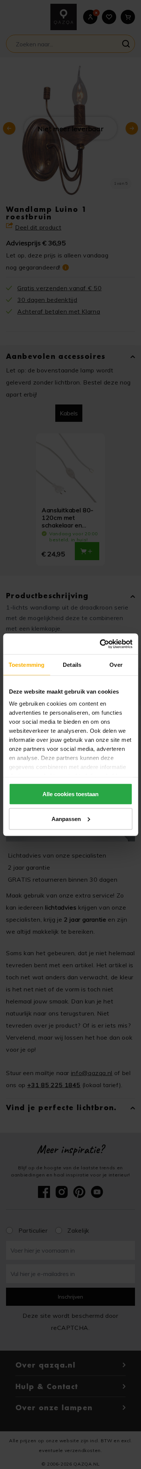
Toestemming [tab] (26, 665)
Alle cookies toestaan (70, 794)
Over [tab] (115, 665)
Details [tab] (72, 665)
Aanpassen (66, 818)
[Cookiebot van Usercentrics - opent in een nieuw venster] (100, 644)
